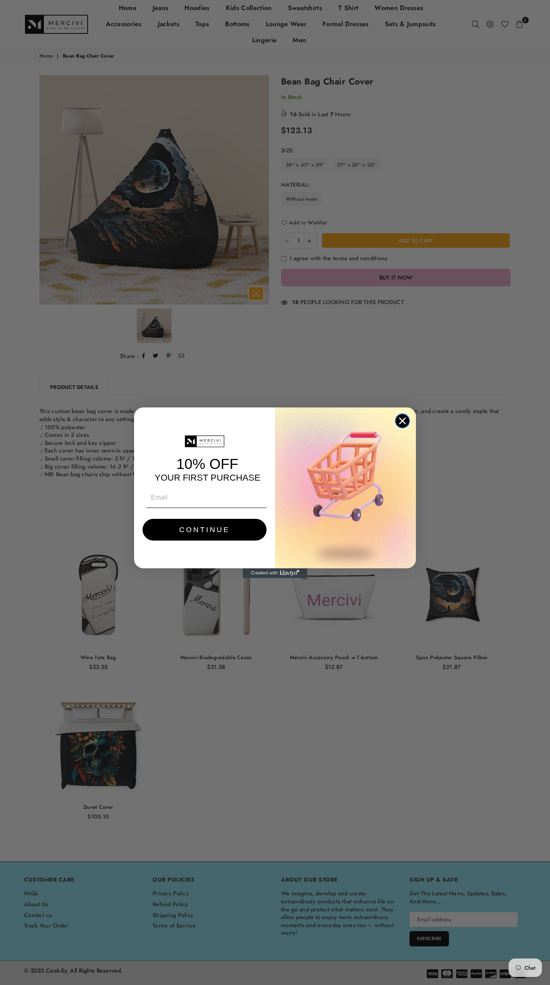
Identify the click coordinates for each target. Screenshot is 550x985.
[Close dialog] (402, 421)
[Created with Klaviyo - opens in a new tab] (275, 573)
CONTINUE (204, 530)
